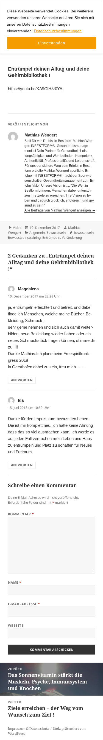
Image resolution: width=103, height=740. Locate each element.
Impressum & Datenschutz (28, 728)
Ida (21, 400)
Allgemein (37, 232)
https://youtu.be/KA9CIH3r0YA (35, 88)
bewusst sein (84, 232)
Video (17, 227)
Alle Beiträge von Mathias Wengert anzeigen (58, 210)
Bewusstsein (56, 232)
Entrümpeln (51, 237)
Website (15, 625)
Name (14, 582)
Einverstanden (51, 42)
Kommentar (21, 514)
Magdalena (28, 288)
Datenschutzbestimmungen (58, 31)
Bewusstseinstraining (24, 237)
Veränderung (72, 237)
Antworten (22, 380)
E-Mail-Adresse (24, 604)
